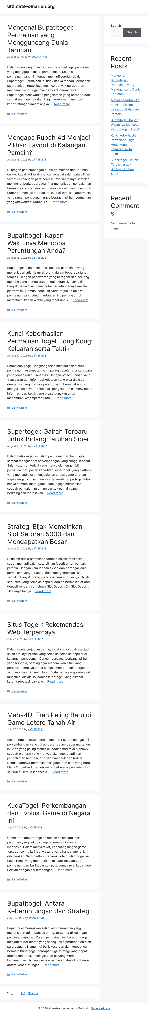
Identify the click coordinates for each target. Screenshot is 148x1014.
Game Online (19, 113)
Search (116, 25)
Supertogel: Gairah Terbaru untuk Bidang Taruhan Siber (48, 435)
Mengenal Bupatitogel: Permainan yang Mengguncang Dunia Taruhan (40, 38)
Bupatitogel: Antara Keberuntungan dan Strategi (49, 907)
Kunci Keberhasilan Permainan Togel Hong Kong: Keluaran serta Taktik (50, 341)
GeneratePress (100, 1008)
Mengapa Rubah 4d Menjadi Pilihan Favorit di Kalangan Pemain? (48, 145)
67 (23, 993)
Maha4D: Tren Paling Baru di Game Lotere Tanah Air (49, 718)
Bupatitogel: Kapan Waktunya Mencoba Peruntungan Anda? (36, 243)
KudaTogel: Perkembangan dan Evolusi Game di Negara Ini (49, 813)
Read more (62, 104)
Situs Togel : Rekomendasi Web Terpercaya (46, 628)
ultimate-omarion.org (31, 6)
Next (33, 993)
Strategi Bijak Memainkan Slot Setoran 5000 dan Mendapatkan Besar (44, 534)
